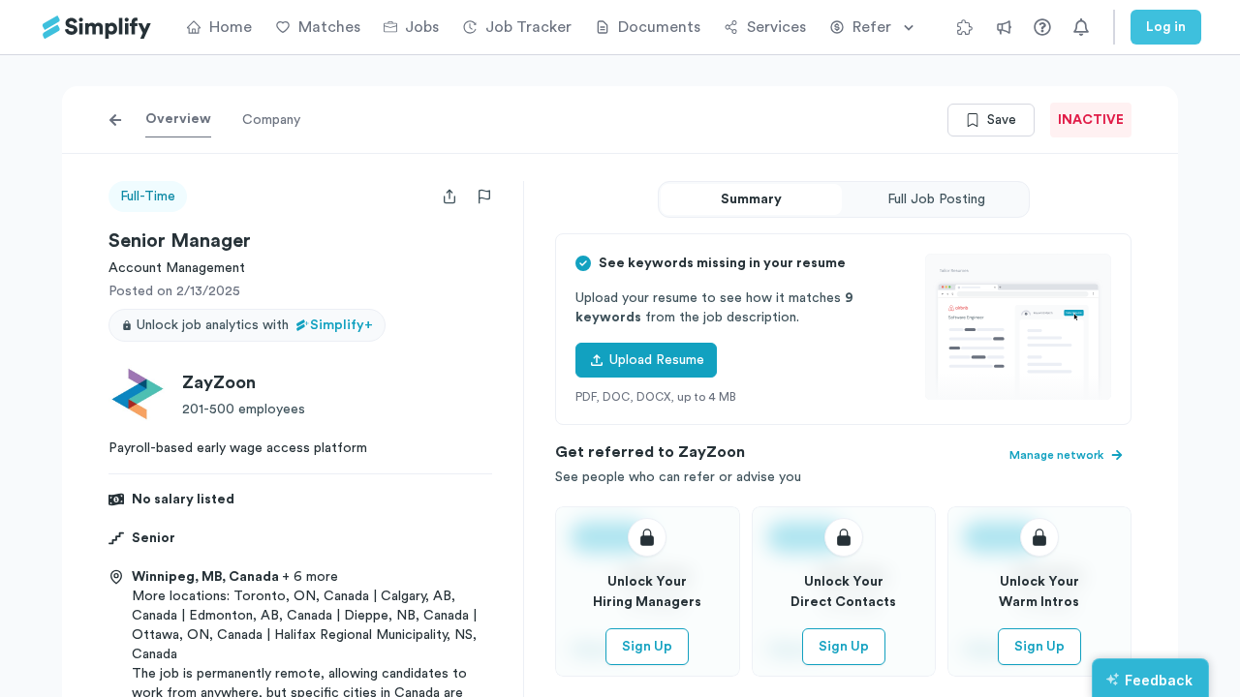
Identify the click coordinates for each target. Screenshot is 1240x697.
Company (271, 120)
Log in (1166, 27)
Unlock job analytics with (255, 325)
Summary (751, 199)
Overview (178, 119)
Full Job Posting (936, 199)
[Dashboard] (97, 27)
